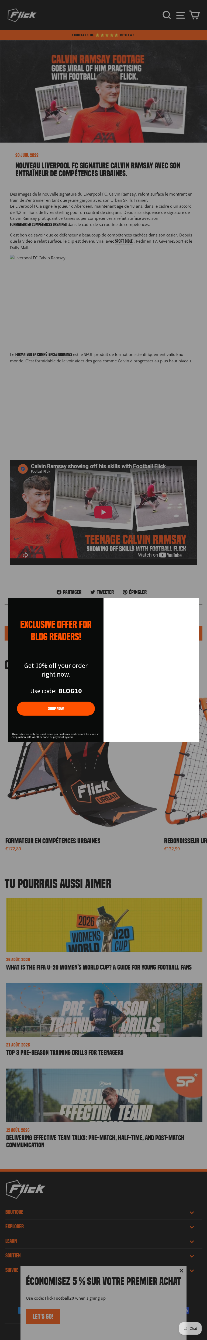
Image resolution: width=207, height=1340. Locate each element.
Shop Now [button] (56, 708)
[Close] (192, 604)
